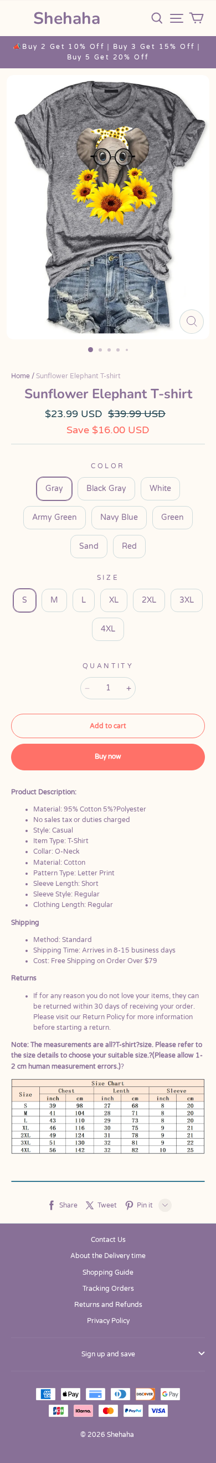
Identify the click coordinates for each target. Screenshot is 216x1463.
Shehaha (66, 18)
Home (20, 376)
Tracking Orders (108, 1288)
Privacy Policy (108, 1321)
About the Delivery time (108, 1256)
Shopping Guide (108, 1272)
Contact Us (108, 1240)
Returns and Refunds (108, 1305)
